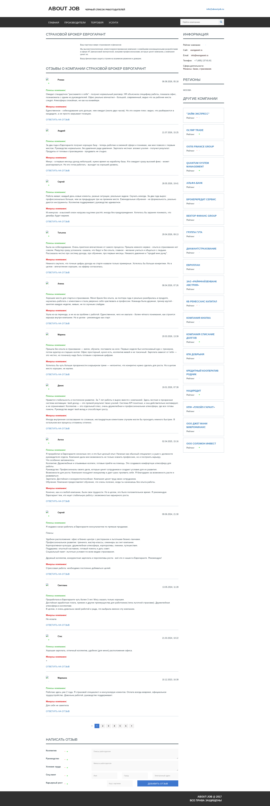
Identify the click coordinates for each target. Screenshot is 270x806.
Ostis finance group (203, 148)
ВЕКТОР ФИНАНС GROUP (203, 217)
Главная (53, 22)
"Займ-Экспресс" (203, 115)
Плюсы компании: (56, 90)
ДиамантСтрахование (203, 250)
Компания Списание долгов (203, 338)
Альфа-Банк (203, 184)
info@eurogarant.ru (199, 55)
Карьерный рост (54, 783)
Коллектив (51, 750)
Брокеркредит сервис (203, 201)
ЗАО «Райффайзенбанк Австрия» (203, 285)
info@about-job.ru (215, 9)
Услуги (113, 22)
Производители (75, 22)
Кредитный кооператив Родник (203, 374)
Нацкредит (203, 392)
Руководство (52, 758)
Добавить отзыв (158, 783)
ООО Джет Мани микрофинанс (203, 427)
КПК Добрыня (203, 356)
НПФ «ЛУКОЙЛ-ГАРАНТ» (203, 408)
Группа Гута (203, 234)
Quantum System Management (203, 166)
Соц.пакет (51, 774)
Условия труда (53, 767)
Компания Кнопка (203, 319)
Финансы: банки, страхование (197, 69)
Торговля (97, 22)
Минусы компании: (56, 106)
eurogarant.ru (196, 50)
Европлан (203, 266)
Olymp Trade (203, 131)
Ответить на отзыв (58, 119)
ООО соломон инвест (203, 445)
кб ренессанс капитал (203, 303)
